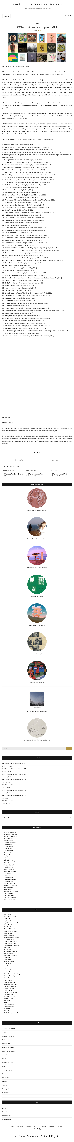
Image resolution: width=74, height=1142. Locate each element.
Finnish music (6, 1043)
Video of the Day (7, 1092)
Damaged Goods (9, 939)
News (3, 1066)
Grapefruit (7, 957)
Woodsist (7, 1008)
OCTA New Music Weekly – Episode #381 (14, 769)
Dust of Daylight (8, 846)
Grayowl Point (8, 855)
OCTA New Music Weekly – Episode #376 (14, 795)
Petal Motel (7, 873)
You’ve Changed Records (11, 1013)
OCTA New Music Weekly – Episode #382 (14, 763)
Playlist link (6, 417)
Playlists (28, 1126)
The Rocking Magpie (10, 897)
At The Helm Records (10, 917)
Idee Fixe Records (9, 961)
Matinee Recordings (9, 976)
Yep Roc (6, 1010)
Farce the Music (8, 848)
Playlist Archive (7, 423)
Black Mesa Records (10, 925)
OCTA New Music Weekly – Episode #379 (14, 779)
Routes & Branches (9, 883)
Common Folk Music (10, 842)
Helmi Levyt (7, 959)
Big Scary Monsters (9, 921)
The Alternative (8, 893)
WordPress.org (6, 1119)
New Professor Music (10, 982)
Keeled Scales (8, 964)
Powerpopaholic (8, 877)
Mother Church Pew (9, 865)
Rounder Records (9, 990)
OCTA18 (20, 1126)
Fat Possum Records (10, 943)
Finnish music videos (8, 1047)
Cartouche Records (9, 933)
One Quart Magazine (10, 871)
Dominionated (8, 844)
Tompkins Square (9, 1006)
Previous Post (19, 460)
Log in (4, 1108)
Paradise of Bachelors (10, 986)
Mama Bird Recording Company (13, 974)
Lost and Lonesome (9, 972)
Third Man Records (9, 1004)
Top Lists (43, 1126)
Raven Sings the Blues (10, 879)
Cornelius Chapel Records (11, 937)
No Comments (42, 31)
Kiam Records (8, 966)
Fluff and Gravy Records (11, 951)
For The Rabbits (8, 850)
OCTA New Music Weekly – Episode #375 (14, 801)
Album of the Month (8, 1036)
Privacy (36, 1126)
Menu (7, 16)
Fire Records (7, 949)
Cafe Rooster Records (10, 931)
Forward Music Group (10, 955)
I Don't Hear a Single (10, 861)
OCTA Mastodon (9, 869)
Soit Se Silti (7, 1000)
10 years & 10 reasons (8, 1028)
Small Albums (8, 889)
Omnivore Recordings (10, 984)
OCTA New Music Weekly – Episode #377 (14, 790)
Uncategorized (6, 1089)
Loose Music (7, 970)
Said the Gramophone (10, 885)
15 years (4, 1032)
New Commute (8, 867)
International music (7, 1062)
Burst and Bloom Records (11, 929)
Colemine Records (9, 935)
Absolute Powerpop (10, 832)
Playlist (37, 23)
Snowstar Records (9, 998)
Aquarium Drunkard (9, 838)
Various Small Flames (10, 899)
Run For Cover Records (10, 992)
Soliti (5, 1002)
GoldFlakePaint (8, 853)
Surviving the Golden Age (11, 891)
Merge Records (8, 978)
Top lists (4, 1085)
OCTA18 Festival (7, 1070)
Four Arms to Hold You (8, 1051)
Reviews (4, 1081)
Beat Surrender (8, 840)
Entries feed (5, 1112)
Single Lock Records (9, 996)
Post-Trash (7, 875)
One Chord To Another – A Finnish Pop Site (37, 4)
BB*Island (7, 919)
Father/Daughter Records (11, 945)
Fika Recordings (8, 947)
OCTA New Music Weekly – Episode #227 (59, 475)
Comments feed (6, 1115)
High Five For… (8, 857)
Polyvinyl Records (9, 988)
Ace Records (7, 914)
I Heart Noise (8, 863)
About (12, 1126)
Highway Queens (9, 859)
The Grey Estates (9, 895)
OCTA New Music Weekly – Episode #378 (14, 785)
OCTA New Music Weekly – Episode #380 (14, 774)
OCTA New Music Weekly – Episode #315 (35, 475)
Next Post (54, 460)
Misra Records (8, 980)
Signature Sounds (9, 994)
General (4, 1055)
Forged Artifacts (8, 953)
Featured (4, 1040)
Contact (51, 1126)
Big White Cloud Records (11, 923)
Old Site (59, 1126)
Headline (4, 1058)
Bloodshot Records (9, 927)
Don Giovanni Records (10, 941)
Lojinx (6, 968)
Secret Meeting (8, 887)
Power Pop (5, 1077)
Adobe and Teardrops (10, 834)
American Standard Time (11, 836)
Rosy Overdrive (8, 881)
